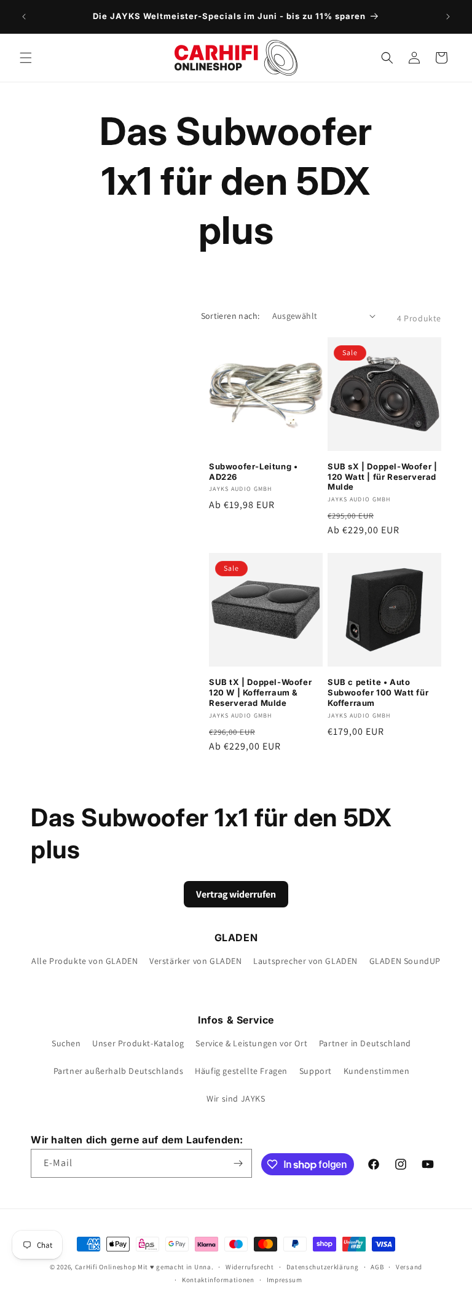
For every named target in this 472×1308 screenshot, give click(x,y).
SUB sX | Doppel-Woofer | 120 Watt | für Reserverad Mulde (382, 476)
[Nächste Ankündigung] (448, 16)
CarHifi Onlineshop (105, 1267)
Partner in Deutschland (365, 1043)
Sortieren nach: (230, 315)
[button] (25, 57)
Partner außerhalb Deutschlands (118, 1070)
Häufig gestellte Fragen (241, 1070)
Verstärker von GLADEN (195, 960)
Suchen (66, 1043)
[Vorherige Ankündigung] (23, 16)
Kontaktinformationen (218, 1279)
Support (315, 1070)
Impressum (284, 1279)
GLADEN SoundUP (405, 960)
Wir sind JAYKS (235, 1098)
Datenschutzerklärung (322, 1267)
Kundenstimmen (377, 1070)
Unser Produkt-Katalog (138, 1043)
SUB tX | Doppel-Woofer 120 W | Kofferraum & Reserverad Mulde (260, 692)
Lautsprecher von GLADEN (305, 960)
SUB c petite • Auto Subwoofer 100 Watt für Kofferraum (378, 692)
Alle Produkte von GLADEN (84, 960)
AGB (377, 1267)
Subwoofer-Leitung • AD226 (253, 471)
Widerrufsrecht (250, 1267)
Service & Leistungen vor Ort (251, 1043)
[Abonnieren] (237, 1163)
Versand (409, 1267)
